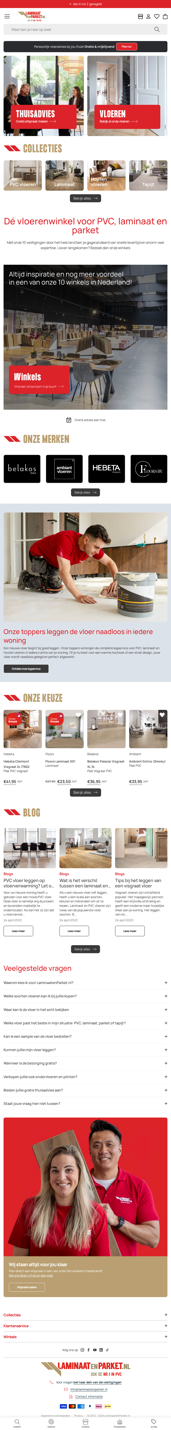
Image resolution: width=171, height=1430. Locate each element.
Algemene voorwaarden (55, 1416)
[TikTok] (107, 1350)
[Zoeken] (157, 29)
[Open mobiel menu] (7, 16)
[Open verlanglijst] (156, 16)
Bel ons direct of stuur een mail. (31, 1275)
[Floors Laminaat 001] (64, 729)
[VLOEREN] (127, 96)
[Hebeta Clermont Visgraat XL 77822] (23, 729)
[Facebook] (88, 1350)
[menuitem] (17, 1423)
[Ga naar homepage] (31, 16)
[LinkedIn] (101, 1350)
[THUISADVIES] (44, 96)
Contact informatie (89, 1396)
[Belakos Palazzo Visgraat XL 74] (106, 729)
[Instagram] (82, 1350)
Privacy (78, 1416)
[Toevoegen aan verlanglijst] (36, 715)
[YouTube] (95, 1350)
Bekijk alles (82, 198)
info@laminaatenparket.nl (88, 1389)
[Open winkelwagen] (165, 16)
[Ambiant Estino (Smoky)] (148, 729)
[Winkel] (140, 16)
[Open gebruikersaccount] (149, 16)
